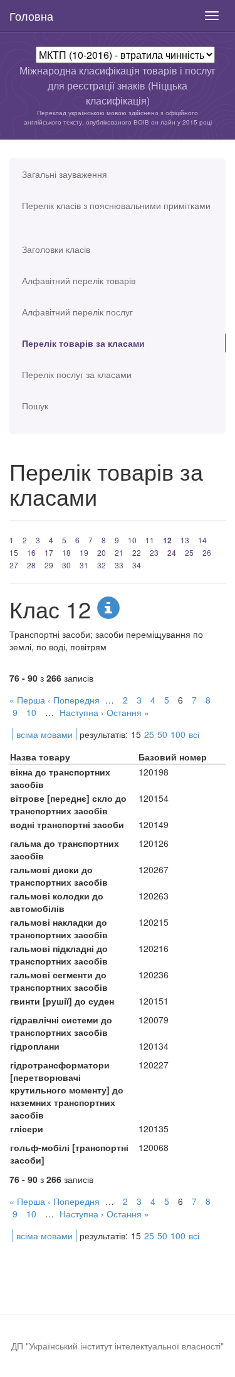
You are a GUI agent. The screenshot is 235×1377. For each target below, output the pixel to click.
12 (167, 540)
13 (184, 540)
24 (171, 552)
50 (162, 734)
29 (48, 565)
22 (136, 552)
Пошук (35, 405)
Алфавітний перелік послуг (77, 311)
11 (149, 540)
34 (136, 565)
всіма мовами (44, 734)
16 (31, 552)
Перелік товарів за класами (83, 343)
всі (194, 734)
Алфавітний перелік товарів (78, 280)
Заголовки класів (56, 249)
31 (84, 565)
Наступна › (82, 712)
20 (101, 552)
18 (66, 552)
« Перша (27, 700)
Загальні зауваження (64, 174)
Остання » (128, 712)
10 (132, 540)
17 (48, 552)
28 (31, 565)
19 (84, 552)
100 (177, 734)
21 (119, 552)
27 (13, 565)
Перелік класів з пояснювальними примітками (116, 205)
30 (66, 565)
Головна (31, 16)
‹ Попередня (74, 700)
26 (206, 552)
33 (119, 565)
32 (101, 565)
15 (13, 552)
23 (154, 552)
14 (202, 540)
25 (189, 552)
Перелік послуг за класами (77, 374)
